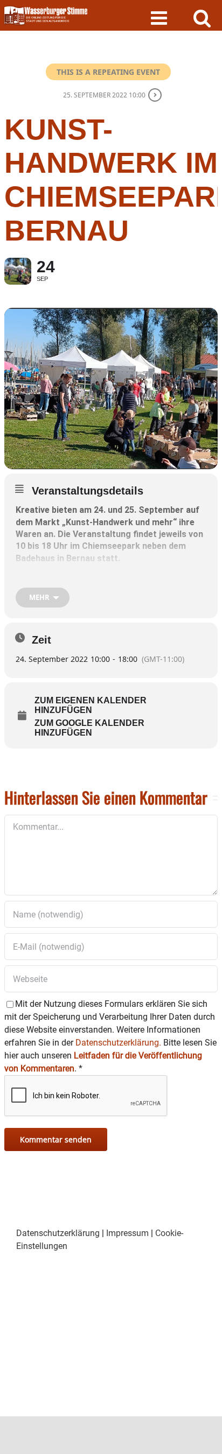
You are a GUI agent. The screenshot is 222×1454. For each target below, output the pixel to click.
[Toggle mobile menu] (160, 17)
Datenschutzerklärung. (118, 1042)
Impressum (127, 1233)
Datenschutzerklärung (58, 1233)
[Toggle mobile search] (202, 17)
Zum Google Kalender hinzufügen (89, 727)
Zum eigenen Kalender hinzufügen (90, 705)
